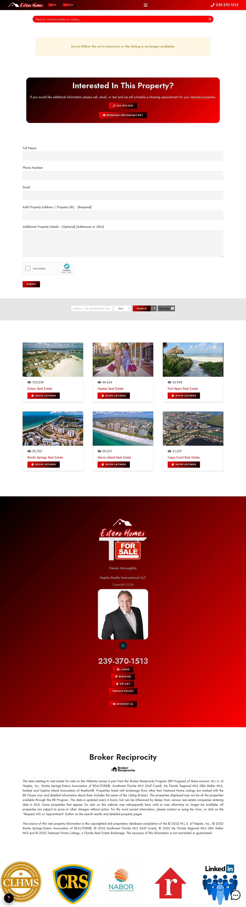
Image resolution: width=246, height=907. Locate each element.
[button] (145, 5)
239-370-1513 (123, 661)
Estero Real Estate (39, 388)
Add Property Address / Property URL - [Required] (57, 207)
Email (26, 187)
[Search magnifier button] (210, 19)
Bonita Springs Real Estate (45, 457)
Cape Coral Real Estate (183, 457)
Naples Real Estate (110, 388)
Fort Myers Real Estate (183, 388)
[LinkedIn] (123, 646)
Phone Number (33, 167)
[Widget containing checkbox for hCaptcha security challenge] (48, 268)
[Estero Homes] (26, 5)
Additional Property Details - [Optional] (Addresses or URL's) (63, 226)
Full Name (29, 148)
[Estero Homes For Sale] (123, 540)
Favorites (166, 309)
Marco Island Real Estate (114, 457)
